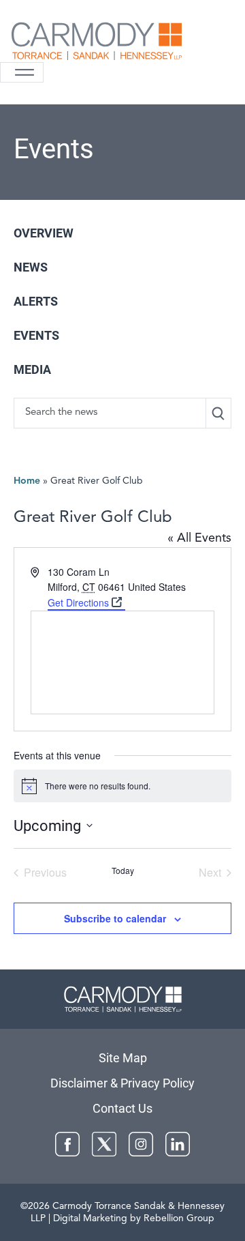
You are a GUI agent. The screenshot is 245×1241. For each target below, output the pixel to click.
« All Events (199, 538)
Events (36, 335)
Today (123, 870)
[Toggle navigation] (22, 72)
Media (32, 369)
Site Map (123, 1058)
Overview (44, 233)
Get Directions (78, 602)
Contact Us (122, 1108)
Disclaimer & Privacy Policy (122, 1083)
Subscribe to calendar (115, 918)
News (31, 267)
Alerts (36, 301)
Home (27, 481)
